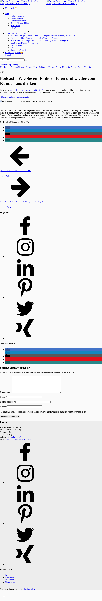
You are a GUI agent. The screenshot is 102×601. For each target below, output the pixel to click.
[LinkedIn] (25, 277)
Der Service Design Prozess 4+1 (24, 43)
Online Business (17, 16)
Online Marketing (18, 18)
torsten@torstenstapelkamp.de (18, 439)
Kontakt (8, 575)
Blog (7, 13)
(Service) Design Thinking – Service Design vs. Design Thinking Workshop (43, 36)
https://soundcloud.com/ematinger (15, 97)
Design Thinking (11, 67)
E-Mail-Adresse (7, 402)
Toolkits (14, 48)
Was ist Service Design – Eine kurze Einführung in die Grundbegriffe (40, 40)
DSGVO (14, 28)
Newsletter (9, 577)
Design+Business (25, 67)
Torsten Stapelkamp (9, 65)
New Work (15, 25)
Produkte (9, 55)
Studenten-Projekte (19, 50)
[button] (7, 127)
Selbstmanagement (18, 21)
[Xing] (25, 338)
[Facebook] (25, 236)
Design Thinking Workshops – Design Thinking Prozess (34, 38)
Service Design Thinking (21, 23)
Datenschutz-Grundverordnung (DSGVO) (27, 90)
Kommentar (6, 392)
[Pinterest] (25, 297)
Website (3, 407)
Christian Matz (29, 589)
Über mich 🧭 (11, 8)
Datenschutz (10, 582)
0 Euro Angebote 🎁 (14, 52)
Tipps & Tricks (17, 45)
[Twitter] (25, 318)
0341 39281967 (14, 437)
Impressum (9, 580)
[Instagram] (25, 256)
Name (3, 397)
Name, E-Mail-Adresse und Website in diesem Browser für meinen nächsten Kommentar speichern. (45, 412)
